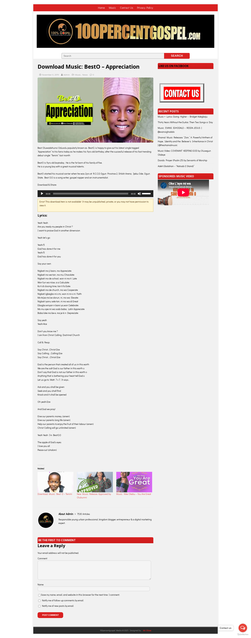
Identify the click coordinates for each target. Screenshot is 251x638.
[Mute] (139, 193)
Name (41, 584)
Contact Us (126, 7)
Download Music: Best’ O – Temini (55, 494)
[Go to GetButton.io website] (242, 634)
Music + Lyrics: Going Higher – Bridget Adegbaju (182, 116)
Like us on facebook (174, 66)
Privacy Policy (145, 7)
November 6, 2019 (50, 74)
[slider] (147, 193)
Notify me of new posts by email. (58, 605)
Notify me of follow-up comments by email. (63, 600)
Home (102, 7)
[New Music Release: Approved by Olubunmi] (95, 482)
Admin (67, 74)
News (85, 74)
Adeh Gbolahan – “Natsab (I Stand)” (176, 166)
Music (113, 7)
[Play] (42, 193)
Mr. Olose (147, 630)
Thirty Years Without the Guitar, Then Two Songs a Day (185, 122)
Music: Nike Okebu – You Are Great (133, 494)
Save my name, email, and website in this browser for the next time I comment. (80, 594)
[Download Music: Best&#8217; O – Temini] (55, 482)
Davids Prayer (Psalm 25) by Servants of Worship (182, 160)
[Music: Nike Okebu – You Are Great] (134, 482)
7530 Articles (83, 514)
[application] (95, 193)
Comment (42, 558)
